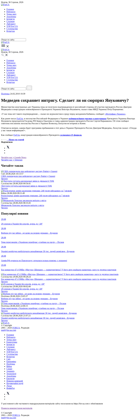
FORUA (16, 328)
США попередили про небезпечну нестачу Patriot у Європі (28, 176)
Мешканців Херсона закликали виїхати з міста (22, 205)
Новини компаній (14, 381)
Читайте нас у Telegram (11, 160)
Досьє (9, 386)
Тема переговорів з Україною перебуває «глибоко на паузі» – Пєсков (32, 308)
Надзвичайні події (14, 383)
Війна (9, 366)
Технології (11, 373)
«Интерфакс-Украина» (115, 114)
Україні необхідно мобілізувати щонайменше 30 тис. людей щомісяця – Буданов (38, 318)
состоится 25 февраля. (71, 135)
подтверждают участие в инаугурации (87, 118)
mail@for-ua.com (8, 330)
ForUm (20, 118)
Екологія (10, 378)
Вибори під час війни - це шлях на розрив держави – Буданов (29, 298)
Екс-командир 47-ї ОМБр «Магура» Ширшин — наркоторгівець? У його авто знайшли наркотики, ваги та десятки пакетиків (58, 279)
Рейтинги (10, 12)
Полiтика (5, 94)
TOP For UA (12, 26)
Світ (8, 359)
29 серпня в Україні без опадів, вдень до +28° (22, 289)
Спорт (9, 369)
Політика (10, 364)
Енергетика (11, 342)
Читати (4, 178)
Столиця (10, 21)
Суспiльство (12, 29)
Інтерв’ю (10, 19)
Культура (10, 31)
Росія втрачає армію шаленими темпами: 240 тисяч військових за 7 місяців (35, 195)
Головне (10, 9)
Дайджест (10, 24)
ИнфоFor (10, 388)
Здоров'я (10, 371)
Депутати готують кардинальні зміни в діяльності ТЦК (26, 186)
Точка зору (11, 14)
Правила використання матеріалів (16, 408)
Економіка (11, 361)
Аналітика (11, 16)
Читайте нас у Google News (13, 157)
